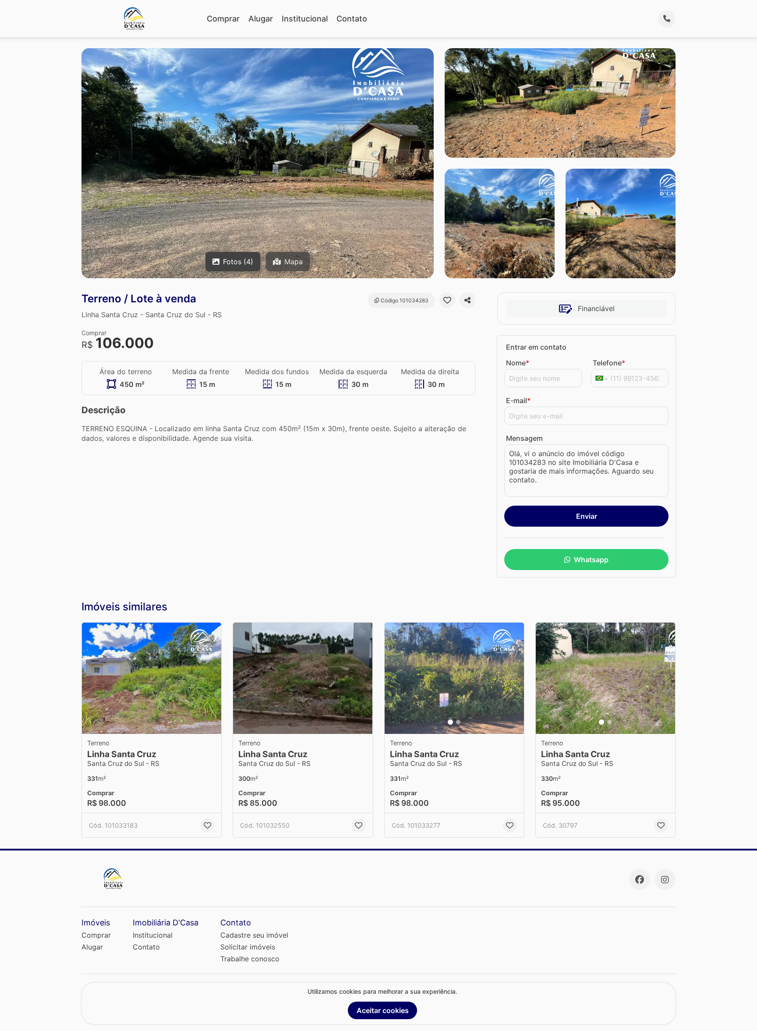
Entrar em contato (536, 347)
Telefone (609, 362)
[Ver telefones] (667, 19)
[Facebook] (639, 879)
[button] (151, 678)
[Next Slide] (515, 678)
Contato (351, 18)
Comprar (223, 18)
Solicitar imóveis (247, 946)
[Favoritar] (447, 300)
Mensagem (524, 438)
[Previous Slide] (394, 678)
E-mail (518, 400)
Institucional (305, 18)
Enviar (586, 516)
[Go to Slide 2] (458, 722)
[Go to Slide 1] (450, 722)
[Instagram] (665, 879)
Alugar (260, 18)
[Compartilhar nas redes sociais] (467, 300)
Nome (517, 362)
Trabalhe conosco (249, 958)
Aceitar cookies (383, 1010)
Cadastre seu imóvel (254, 935)
